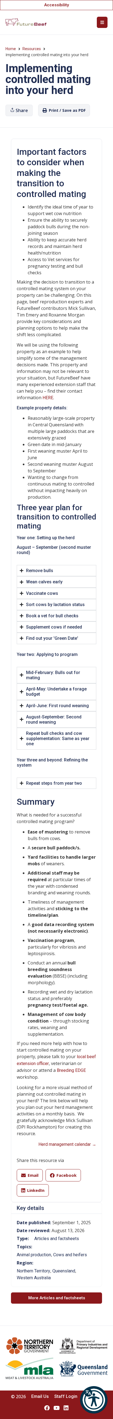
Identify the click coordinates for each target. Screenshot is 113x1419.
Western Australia (34, 1277)
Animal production (34, 1254)
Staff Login (65, 1396)
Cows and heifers (70, 1254)
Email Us (40, 1396)
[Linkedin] (66, 1408)
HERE (48, 397)
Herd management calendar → (67, 1144)
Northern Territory (33, 1271)
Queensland (63, 1271)
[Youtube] (56, 1408)
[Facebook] (47, 1408)
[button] (94, 1400)
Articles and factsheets (56, 1238)
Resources (31, 49)
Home (10, 49)
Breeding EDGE (71, 1070)
